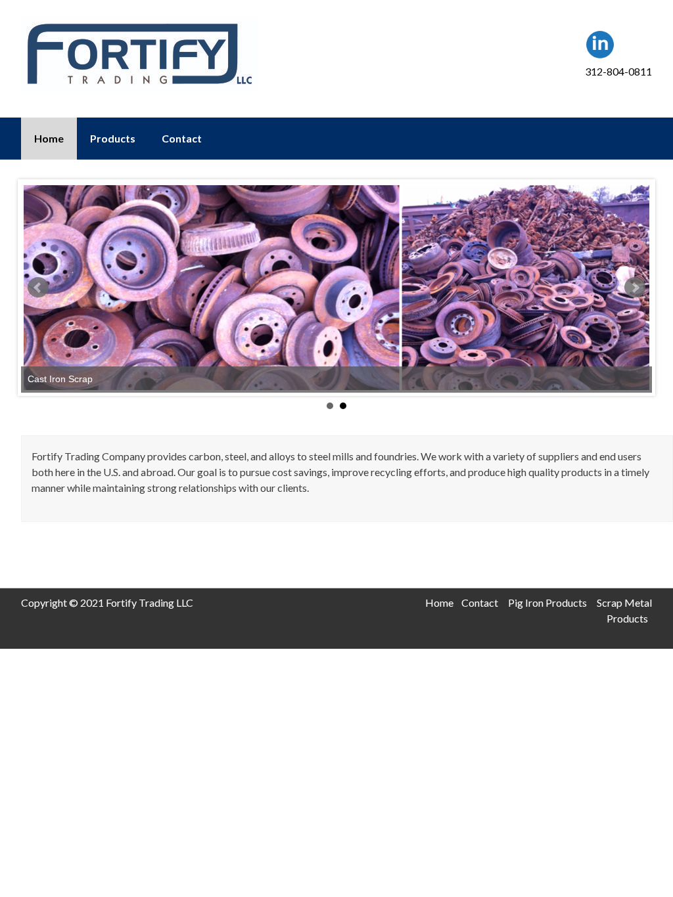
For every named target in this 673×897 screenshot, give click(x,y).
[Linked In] (600, 55)
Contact (182, 138)
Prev (38, 287)
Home (49, 138)
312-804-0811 (618, 71)
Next (634, 287)
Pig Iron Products (547, 602)
